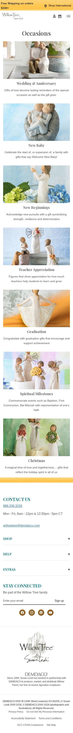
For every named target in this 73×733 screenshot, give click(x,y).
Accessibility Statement (23, 718)
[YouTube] (50, 612)
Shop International (59, 5)
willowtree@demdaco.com (21, 525)
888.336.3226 (12, 506)
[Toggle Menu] (68, 16)
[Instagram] (32, 612)
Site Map (51, 725)
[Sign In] (54, 16)
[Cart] (60, 16)
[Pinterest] (41, 612)
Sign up (59, 600)
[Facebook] (22, 612)
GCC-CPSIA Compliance (30, 725)
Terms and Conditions (50, 718)
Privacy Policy (16, 711)
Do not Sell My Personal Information (45, 711)
